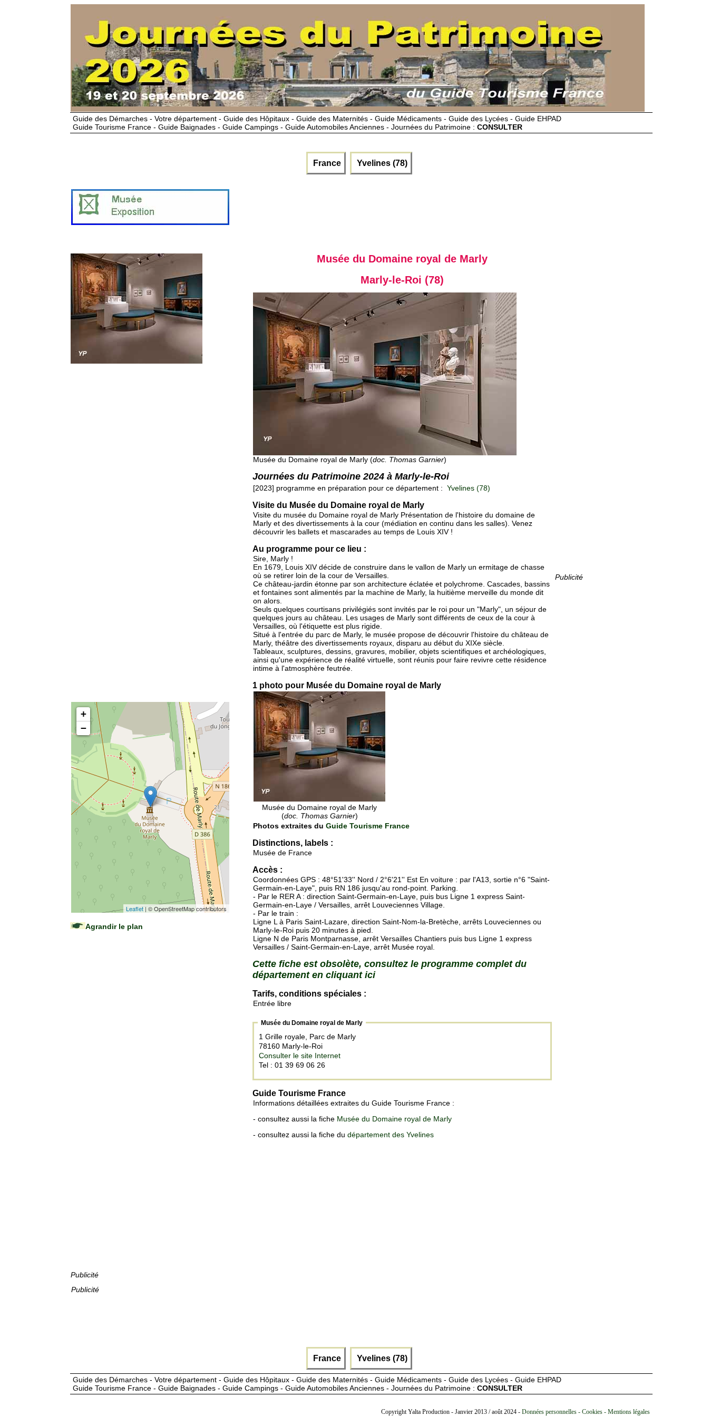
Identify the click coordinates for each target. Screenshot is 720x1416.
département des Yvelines (390, 1134)
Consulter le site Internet (299, 1055)
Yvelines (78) (381, 163)
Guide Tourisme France (368, 826)
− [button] (83, 728)
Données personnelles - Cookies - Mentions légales (586, 1411)
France (326, 163)
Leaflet (134, 908)
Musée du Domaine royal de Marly (394, 1119)
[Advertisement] (422, 211)
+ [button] (83, 713)
